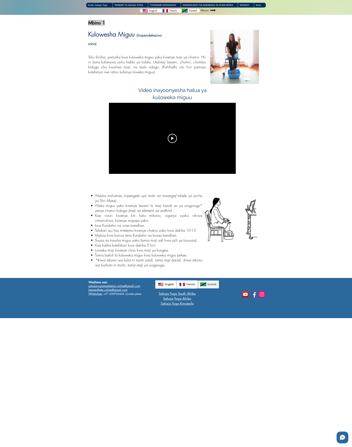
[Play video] (172, 138)
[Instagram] (262, 294)
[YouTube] (245, 294)
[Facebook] (253, 294)
